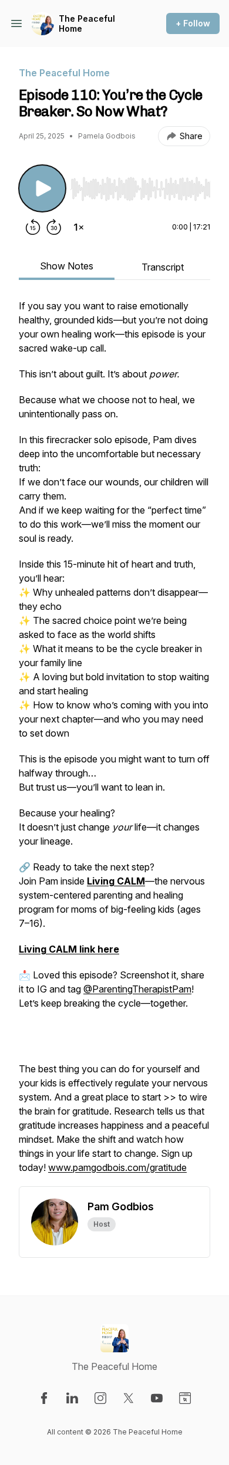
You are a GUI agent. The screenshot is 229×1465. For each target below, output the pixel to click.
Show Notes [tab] (66, 266)
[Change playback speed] (78, 227)
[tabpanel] (114, 742)
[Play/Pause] (42, 188)
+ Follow (193, 23)
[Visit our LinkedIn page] (72, 1398)
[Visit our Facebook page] (44, 1398)
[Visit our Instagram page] (100, 1398)
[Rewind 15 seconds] (33, 227)
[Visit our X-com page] (128, 1398)
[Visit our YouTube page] (157, 1398)
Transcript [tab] (163, 267)
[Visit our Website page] (185, 1398)
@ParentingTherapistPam (137, 989)
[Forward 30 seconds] (54, 227)
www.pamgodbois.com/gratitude (117, 1167)
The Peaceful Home (87, 23)
